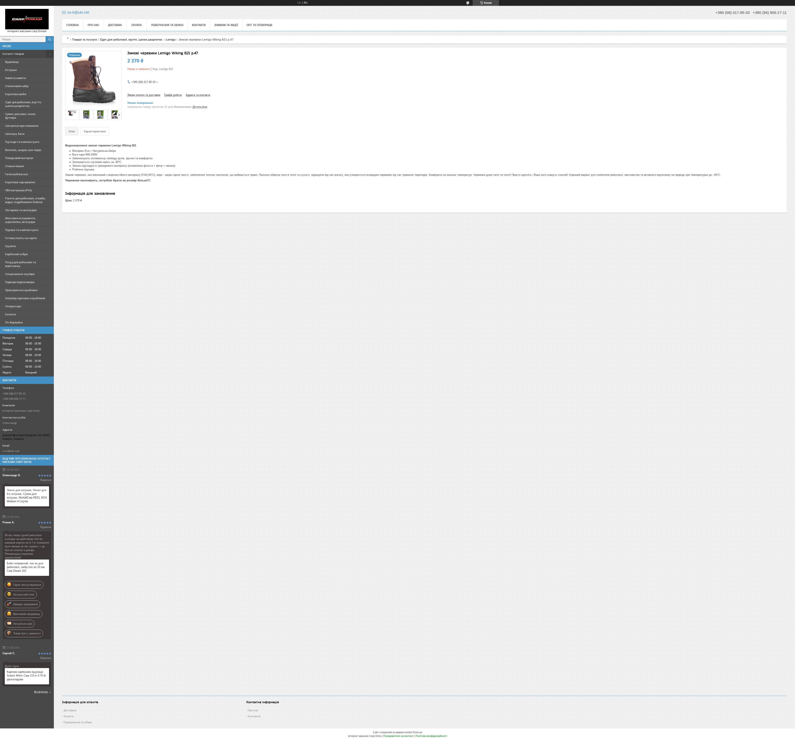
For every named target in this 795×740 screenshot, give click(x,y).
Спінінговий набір (17, 86)
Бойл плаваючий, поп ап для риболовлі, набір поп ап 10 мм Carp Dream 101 (26, 567)
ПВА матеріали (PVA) (18, 190)
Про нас (93, 25)
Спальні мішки (14, 166)
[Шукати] (50, 39)
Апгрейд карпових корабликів (25, 298)
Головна (72, 25)
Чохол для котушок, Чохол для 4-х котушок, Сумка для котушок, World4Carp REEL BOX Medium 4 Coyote (27, 496)
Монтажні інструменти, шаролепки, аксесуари (20, 220)
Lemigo (171, 39)
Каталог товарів (13, 54)
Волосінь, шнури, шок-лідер (23, 150)
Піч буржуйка (14, 322)
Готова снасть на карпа (21, 238)
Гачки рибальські (16, 174)
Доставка (115, 25)
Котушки (11, 70)
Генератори (13, 306)
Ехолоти (10, 314)
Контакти (199, 25)
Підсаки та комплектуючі (21, 230)
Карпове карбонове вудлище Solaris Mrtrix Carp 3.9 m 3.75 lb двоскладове (26, 675)
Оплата (136, 25)
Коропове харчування (20, 182)
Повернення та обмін (167, 25)
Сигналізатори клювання (21, 126)
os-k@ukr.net (10, 451)
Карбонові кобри (16, 254)
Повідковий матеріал (19, 158)
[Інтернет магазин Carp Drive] (27, 19)
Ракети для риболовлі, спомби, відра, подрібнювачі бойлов (25, 200)
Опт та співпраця (259, 25)
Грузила (10, 246)
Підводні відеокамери (19, 282)
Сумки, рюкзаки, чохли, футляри (20, 116)
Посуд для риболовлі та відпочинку (20, 264)
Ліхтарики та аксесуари (21, 210)
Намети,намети (15, 78)
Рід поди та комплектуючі (22, 142)
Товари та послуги (84, 39)
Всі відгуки (41, 691)
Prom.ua (417, 732)
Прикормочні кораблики (21, 290)
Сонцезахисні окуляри (20, 274)
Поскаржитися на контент (398, 736)
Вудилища (12, 62)
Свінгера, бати (14, 134)
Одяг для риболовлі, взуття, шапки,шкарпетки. (23, 104)
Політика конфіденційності (431, 736)
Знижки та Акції (226, 25)
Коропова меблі (15, 94)
